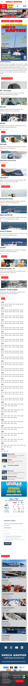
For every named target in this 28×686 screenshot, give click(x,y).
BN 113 (17, 394)
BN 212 (6, 347)
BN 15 (2, 445)
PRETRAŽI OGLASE (10, 6)
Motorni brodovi (6, 186)
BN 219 (2, 345)
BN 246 (14, 329)
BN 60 (12, 421)
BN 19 (5, 441)
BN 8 (25, 445)
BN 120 (14, 392)
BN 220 (21, 341)
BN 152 (6, 376)
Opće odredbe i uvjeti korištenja (19, 661)
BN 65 (12, 417)
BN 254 (6, 327)
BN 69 (22, 416)
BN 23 (15, 439)
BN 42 (9, 429)
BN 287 (17, 310)
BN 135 (2, 386)
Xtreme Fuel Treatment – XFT (7, 269)
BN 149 (17, 376)
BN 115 (10, 394)
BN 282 (14, 311)
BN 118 (21, 392)
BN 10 (19, 445)
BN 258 (14, 323)
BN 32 (2, 435)
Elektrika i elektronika (7, 78)
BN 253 (10, 327)
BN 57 (22, 421)
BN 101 (17, 400)
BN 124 (21, 388)
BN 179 (17, 363)
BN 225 (2, 341)
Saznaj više (5, 684)
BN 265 (10, 321)
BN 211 (10, 347)
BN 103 (10, 400)
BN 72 (12, 416)
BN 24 (12, 439)
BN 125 (17, 388)
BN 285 (2, 311)
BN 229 (10, 339)
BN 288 (14, 310)
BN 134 (6, 386)
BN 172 (21, 364)
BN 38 (5, 433)
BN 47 (15, 427)
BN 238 (21, 333)
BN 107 (17, 398)
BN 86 (5, 410)
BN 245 (17, 329)
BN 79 (5, 411)
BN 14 (5, 445)
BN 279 (2, 316)
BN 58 (19, 421)
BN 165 (2, 370)
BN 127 (10, 388)
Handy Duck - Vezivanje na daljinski (8, 290)
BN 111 (2, 398)
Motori (3, 132)
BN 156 (14, 374)
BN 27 (2, 439)
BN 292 (10, 306)
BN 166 (21, 368)
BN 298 (10, 304)
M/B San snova (11, 471)
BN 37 (9, 433)
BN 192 (14, 357)
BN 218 (6, 345)
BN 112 (21, 394)
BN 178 (21, 363)
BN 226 (21, 339)
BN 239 (17, 333)
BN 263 (17, 321)
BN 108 (14, 398)
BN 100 (21, 400)
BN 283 (10, 311)
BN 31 (5, 435)
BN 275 (17, 316)
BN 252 (14, 327)
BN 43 (5, 429)
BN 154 (21, 374)
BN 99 (2, 404)
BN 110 (6, 398)
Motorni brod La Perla (6, 569)
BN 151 (10, 376)
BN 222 (14, 341)
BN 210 (14, 347)
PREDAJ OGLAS (3, 6)
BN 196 (21, 353)
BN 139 (10, 382)
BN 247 (10, 329)
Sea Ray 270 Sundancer (6, 231)
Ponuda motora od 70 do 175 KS (8, 160)
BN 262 (21, 321)
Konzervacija (3, 144)
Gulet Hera (10, 459)
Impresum (4, 661)
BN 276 (14, 316)
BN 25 (9, 439)
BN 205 (10, 351)
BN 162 (14, 370)
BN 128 (6, 388)
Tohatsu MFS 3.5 (4, 178)
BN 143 (17, 380)
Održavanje (4, 256)
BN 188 (6, 358)
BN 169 (10, 368)
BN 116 (6, 394)
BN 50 (5, 427)
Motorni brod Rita (11, 454)
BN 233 (17, 335)
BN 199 (10, 353)
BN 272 (6, 317)
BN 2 (5, 451)
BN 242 (6, 333)
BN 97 (9, 404)
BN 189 (2, 358)
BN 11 (15, 445)
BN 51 (2, 427)
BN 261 (2, 323)
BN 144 (14, 380)
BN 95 (15, 404)
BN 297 (14, 304)
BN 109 (10, 398)
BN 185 (17, 358)
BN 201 (2, 353)
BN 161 (17, 370)
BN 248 (6, 329)
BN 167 (17, 368)
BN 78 (9, 411)
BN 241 (10, 333)
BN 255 (2, 327)
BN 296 (17, 304)
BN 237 (2, 335)
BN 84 (12, 410)
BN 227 (17, 339)
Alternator (2, 123)
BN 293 (6, 306)
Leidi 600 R (3, 247)
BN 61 (9, 421)
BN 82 (19, 410)
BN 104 (6, 400)
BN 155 (17, 374)
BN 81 (22, 410)
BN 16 (15, 441)
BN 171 (2, 368)
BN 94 (19, 404)
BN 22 (19, 439)
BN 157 (10, 374)
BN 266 (6, 321)
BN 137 (17, 382)
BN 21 (22, 439)
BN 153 (2, 376)
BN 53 (12, 423)
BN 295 (21, 304)
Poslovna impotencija (5, 62)
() (25, 6)
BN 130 (21, 386)
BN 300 (2, 304)
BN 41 (12, 429)
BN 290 (6, 310)
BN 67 (5, 417)
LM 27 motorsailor (6, 635)
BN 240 (14, 333)
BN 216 (14, 345)
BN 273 (2, 317)
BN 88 (15, 405)
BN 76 (15, 411)
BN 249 (2, 329)
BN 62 (5, 421)
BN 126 (14, 388)
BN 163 (10, 370)
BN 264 (14, 321)
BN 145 (10, 380)
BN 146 (6, 380)
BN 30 (9, 435)
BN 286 (21, 310)
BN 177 (2, 364)
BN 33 (22, 433)
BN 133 (10, 386)
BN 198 (14, 353)
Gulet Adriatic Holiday (12, 476)
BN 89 (12, 405)
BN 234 (14, 335)
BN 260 (6, 323)
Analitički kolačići (17, 677)
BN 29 (12, 435)
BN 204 (14, 351)
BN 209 (17, 347)
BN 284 (6, 311)
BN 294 (2, 306)
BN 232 (21, 335)
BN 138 (14, 382)
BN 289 (10, 310)
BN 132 (14, 386)
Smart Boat (3, 107)
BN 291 (2, 310)
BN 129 (2, 388)
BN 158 (1, 75)
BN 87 (2, 410)
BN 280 (21, 311)
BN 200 (6, 353)
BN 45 (22, 427)
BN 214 (21, 345)
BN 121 (10, 392)
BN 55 (5, 423)
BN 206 (6, 351)
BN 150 (14, 376)
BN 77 (12, 411)
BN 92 (2, 405)
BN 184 (21, 358)
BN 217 (10, 345)
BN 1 (8, 451)
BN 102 (14, 400)
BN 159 (2, 374)
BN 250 (21, 327)
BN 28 (15, 435)
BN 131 (17, 386)
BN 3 (2, 451)
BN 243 (2, 333)
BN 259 (10, 323)
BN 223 (10, 341)
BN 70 (19, 416)
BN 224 (6, 341)
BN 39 (2, 433)
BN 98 (5, 404)
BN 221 (17, 341)
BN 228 (14, 339)
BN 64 (15, 417)
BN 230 (6, 339)
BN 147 (2, 380)
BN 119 (17, 392)
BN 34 (19, 433)
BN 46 (19, 427)
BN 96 (12, 404)
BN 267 (2, 321)
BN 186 (14, 358)
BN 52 (15, 423)
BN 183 (2, 363)
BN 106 (21, 398)
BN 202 (21, 351)
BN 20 (2, 441)
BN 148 (21, 376)
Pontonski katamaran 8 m (7, 594)
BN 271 (10, 317)
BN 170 (6, 368)
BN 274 (21, 316)
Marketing (8, 661)
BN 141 (2, 382)
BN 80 (2, 411)
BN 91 (5, 405)
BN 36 (12, 433)
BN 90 (9, 405)
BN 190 (21, 357)
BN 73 (9, 416)
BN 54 (9, 423)
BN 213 (2, 347)
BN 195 (2, 357)
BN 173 (17, 364)
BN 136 (21, 382)
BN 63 (2, 421)
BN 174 (14, 364)
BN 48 (12, 427)
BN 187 (10, 358)
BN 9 (22, 445)
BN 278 (6, 316)
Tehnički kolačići (17, 675)
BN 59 (15, 421)
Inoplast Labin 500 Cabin (6, 215)
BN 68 (2, 417)
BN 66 (9, 417)
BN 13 (9, 445)
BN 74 (5, 416)
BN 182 (6, 363)
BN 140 (6, 382)
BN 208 (21, 347)
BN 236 (6, 335)
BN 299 (6, 304)
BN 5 (8, 447)
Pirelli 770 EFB (5, 622)
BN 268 (21, 317)
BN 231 (2, 339)
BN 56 (2, 423)
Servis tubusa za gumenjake (13, 465)
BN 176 (6, 364)
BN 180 (14, 363)
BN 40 (15, 429)
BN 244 (21, 329)
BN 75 (2, 416)
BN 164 (6, 370)
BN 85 (9, 410)
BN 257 (17, 323)
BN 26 (5, 439)
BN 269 (17, 317)
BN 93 (22, 404)
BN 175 (10, 364)
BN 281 (17, 311)
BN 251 (17, 327)
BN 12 (12, 445)
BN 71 (15, 416)
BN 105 (2, 400)
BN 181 (10, 363)
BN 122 (6, 392)
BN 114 (14, 394)
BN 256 (21, 323)
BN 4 (10, 447)
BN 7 (2, 447)
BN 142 (21, 380)
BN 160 (21, 370)
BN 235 (10, 335)
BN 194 (6, 357)
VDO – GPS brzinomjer (5, 91)
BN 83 (15, 410)
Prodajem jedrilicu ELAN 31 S (8, 608)
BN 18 (9, 441)
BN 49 (9, 427)
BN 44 (2, 429)
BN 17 (12, 441)
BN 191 (17, 357)
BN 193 (10, 357)
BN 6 (5, 447)
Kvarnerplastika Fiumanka (6, 199)
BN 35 (15, 433)
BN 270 (14, 317)
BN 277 (10, 316)
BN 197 (17, 353)
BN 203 (17, 351)
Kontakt (12, 661)
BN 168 (14, 368)
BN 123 (2, 392)
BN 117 (2, 394)
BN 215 (17, 345)
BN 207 (2, 351)
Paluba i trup (5, 277)
